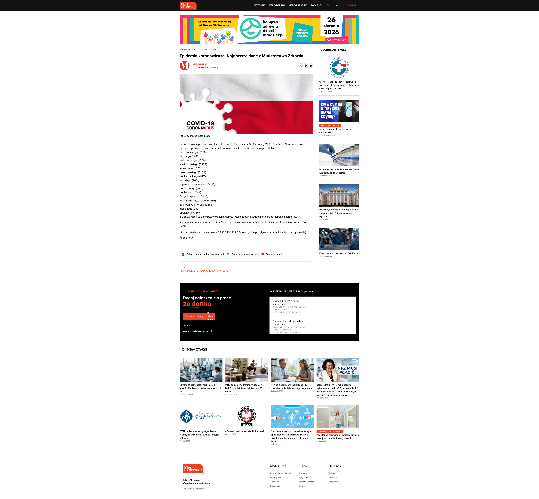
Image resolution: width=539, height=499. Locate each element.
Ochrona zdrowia (207, 49)
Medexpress (200, 64)
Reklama (303, 473)
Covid (225, 271)
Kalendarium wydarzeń (280, 473)
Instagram (333, 482)
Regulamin (188, 325)
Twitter (332, 473)
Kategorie (259, 5)
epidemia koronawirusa (209, 271)
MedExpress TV (298, 5)
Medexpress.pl (187, 49)
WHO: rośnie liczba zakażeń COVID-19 (338, 253)
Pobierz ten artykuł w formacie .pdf (205, 254)
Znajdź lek (274, 482)
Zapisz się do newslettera (245, 254)
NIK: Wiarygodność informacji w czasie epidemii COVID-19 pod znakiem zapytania (339, 213)
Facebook (333, 477)
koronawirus (188, 271)
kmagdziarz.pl (200, 489)
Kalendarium (277, 5)
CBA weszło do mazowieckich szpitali (244, 431)
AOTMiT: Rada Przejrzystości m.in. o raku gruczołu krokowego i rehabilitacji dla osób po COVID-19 (339, 85)
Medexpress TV (277, 477)
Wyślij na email (274, 254)
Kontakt (302, 486)
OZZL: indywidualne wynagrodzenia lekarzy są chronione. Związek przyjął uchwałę (199, 434)
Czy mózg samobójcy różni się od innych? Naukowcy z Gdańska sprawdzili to (200, 388)
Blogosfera (275, 486)
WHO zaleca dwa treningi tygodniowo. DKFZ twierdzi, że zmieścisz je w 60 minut (244, 388)
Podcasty (316, 5)
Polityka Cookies (306, 482)
